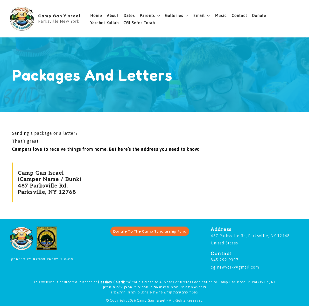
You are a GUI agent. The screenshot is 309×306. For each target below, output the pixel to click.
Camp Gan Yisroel (59, 15)
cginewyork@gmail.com (235, 267)
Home (96, 15)
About (113, 15)
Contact (239, 15)
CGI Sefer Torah (139, 23)
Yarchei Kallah (104, 23)
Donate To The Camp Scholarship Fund (150, 231)
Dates (129, 15)
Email (199, 15)
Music (221, 15)
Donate (259, 15)
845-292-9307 (224, 260)
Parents (147, 15)
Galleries (174, 15)
